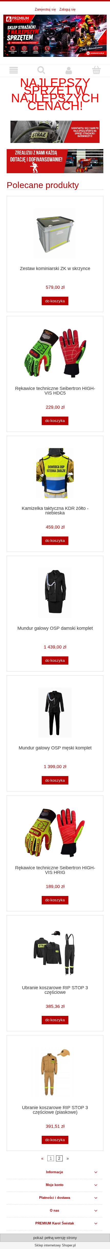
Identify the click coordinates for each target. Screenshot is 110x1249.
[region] (55, 132)
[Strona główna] (55, 35)
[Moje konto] (69, 70)
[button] (14, 70)
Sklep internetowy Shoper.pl (55, 1245)
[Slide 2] (55, 132)
